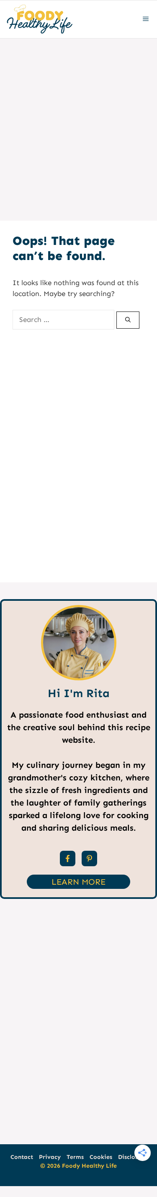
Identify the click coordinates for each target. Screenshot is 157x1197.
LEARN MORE (78, 882)
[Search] (127, 320)
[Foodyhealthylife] (39, 19)
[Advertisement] (78, 121)
